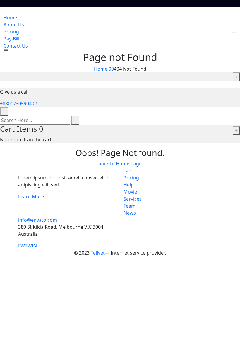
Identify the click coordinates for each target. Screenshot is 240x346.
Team (130, 206)
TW (28, 245)
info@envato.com (37, 220)
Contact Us (16, 46)
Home (10, 17)
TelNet (98, 253)
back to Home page (120, 163)
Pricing (11, 31)
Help (129, 185)
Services (133, 199)
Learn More (31, 196)
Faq (127, 170)
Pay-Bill (11, 38)
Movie (130, 192)
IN (34, 245)
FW (21, 245)
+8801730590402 (18, 103)
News (130, 213)
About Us (14, 24)
